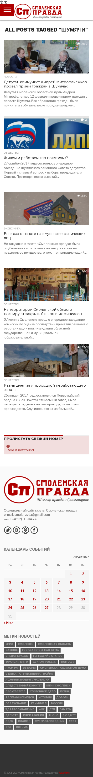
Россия (57, 703)
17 (10, 599)
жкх (42, 709)
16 (83, 591)
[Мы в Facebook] (34, 530)
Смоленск (25, 644)
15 (71, 591)
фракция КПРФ (16, 661)
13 (46, 591)
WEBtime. (64, 772)
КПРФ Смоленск (58, 685)
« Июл (9, 623)
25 (22, 608)
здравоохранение (19, 709)
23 (83, 599)
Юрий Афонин (33, 715)
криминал (38, 703)
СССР (72, 721)
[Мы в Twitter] (7, 530)
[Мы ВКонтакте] (16, 530)
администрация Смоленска (27, 679)
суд (8, 727)
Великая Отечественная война (29, 673)
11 (22, 591)
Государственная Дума (40, 650)
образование (15, 703)
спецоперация (17, 656)
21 (59, 599)
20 (46, 599)
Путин (64, 691)
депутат (11, 715)
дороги (62, 697)
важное (11, 650)
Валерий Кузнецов (19, 697)
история (45, 697)
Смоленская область (54, 644)
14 (59, 591)
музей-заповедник (49, 721)
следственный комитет (23, 685)
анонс (53, 715)
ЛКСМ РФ (11, 667)
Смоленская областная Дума (63, 667)
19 (34, 599)
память (65, 709)
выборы (29, 667)
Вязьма (22, 727)
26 (34, 608)
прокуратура (15, 691)
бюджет (69, 715)
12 (34, 591)
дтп (52, 709)
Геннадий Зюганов (47, 656)
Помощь (67, 661)
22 (71, 599)
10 (10, 591)
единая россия (44, 661)
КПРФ (9, 644)
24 (10, 608)
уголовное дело (43, 691)
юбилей (24, 721)
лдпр (9, 721)
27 (46, 608)
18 (22, 599)
